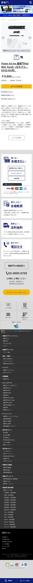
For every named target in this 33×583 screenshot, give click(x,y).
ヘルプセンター (7, 451)
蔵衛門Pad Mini (7, 392)
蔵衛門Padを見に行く (25, 318)
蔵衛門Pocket (6, 390)
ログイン (5, 345)
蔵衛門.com (6, 533)
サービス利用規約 (5, 543)
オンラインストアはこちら (16, 292)
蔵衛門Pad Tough (7, 402)
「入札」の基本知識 (8, 512)
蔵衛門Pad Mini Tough (8, 400)
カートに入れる (16, 86)
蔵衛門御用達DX (7, 418)
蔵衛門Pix (5, 407)
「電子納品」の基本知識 (9, 497)
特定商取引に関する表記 (7, 541)
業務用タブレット (7, 409)
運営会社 (4, 548)
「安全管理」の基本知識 (9, 504)
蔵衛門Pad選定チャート (9, 405)
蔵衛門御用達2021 (7, 472)
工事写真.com (5, 537)
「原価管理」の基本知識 (9, 507)
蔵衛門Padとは (7, 387)
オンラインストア (7, 361)
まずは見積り (25, 308)
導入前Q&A (6, 437)
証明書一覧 (6, 458)
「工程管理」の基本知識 (9, 500)
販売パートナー (7, 444)
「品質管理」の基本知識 (9, 502)
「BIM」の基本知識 (8, 514)
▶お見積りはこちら (7, 91)
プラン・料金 (6, 352)
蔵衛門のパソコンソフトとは (10, 416)
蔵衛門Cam (6, 379)
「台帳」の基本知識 (8, 495)
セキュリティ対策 (5, 546)
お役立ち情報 (6, 435)
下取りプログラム (7, 461)
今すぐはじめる (7, 343)
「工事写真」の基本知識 (9, 492)
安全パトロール (7, 372)
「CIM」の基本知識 (8, 517)
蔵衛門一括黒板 (7, 421)
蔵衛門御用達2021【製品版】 (10, 478)
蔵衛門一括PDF (7, 423)
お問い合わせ (8, 317)
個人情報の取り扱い (6, 539)
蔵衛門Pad (6, 395)
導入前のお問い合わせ (8, 439)
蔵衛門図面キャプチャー (9, 426)
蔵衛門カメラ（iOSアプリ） (10, 385)
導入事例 (5, 432)
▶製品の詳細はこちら (7, 95)
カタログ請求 (8, 308)
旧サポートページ (7, 453)
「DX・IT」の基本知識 (9, 524)
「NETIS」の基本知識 (8, 519)
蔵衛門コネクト (7, 481)
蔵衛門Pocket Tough (8, 397)
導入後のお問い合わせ (8, 456)
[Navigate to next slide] (30, 38)
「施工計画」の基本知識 (9, 509)
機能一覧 (5, 341)
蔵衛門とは (6, 338)
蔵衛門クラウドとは (8, 370)
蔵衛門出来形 (6, 470)
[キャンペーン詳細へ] (16, 9)
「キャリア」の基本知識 (9, 526)
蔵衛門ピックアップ (8, 483)
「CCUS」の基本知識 (8, 522)
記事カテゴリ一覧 (7, 490)
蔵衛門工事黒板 (7, 467)
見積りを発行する (7, 358)
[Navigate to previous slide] (3, 38)
